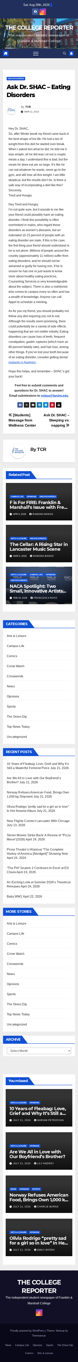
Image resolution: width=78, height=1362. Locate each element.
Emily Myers (46, 1250)
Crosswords (15, 676)
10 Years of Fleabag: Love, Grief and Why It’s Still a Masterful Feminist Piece (37, 1113)
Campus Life (17, 496)
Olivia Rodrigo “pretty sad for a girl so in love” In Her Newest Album (37, 1242)
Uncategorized (16, 78)
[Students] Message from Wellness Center (22, 420)
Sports (11, 706)
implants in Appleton (22, 362)
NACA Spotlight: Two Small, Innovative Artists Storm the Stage (36, 590)
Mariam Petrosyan (50, 1120)
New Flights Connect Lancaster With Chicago (38, 821)
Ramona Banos (43, 514)
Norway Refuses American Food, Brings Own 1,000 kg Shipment (38, 1199)
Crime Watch (15, 666)
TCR (28, 107)
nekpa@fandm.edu (54, 395)
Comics (12, 656)
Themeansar (38, 1335)
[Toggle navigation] (36, 53)
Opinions (31, 496)
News (11, 686)
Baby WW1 (14, 896)
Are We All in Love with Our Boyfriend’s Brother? (37, 1154)
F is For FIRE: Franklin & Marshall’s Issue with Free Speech (38, 507)
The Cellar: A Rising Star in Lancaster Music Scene (39, 547)
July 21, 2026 (22, 1120)
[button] (64, 53)
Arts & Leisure (19, 538)
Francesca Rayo (45, 598)
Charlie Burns (47, 1206)
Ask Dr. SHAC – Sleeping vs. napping (56, 420)
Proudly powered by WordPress (27, 1330)
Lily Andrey (45, 1163)
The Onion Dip (17, 716)
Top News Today (18, 726)
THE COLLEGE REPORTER (39, 27)
